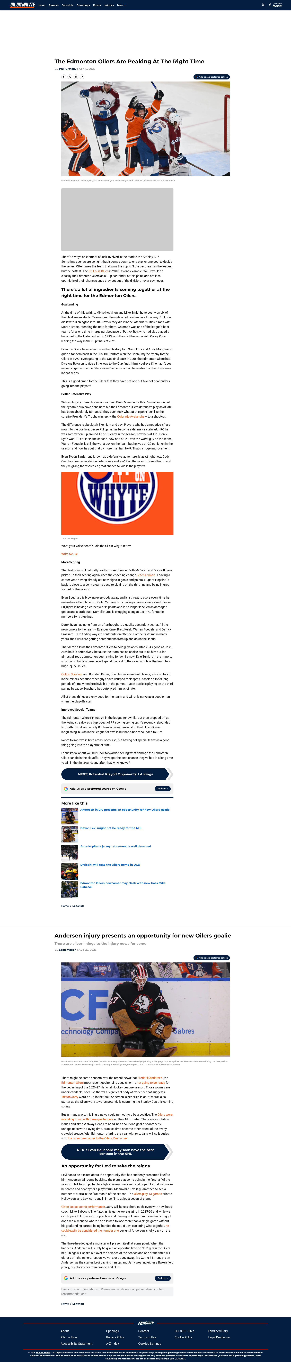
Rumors (53, 5)
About (65, 1331)
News (42, 5)
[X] (263, 4)
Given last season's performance (83, 1206)
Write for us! (69, 554)
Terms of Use (147, 1337)
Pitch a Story (69, 1337)
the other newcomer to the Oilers (90, 1138)
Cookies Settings (149, 1343)
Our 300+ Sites (184, 1331)
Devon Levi (120, 1138)
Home (65, 905)
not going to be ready (151, 1082)
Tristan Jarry (70, 1097)
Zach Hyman (146, 575)
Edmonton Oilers (72, 1082)
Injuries (109, 5)
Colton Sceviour (72, 674)
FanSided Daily (218, 1331)
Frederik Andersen (150, 1078)
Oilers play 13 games (148, 1194)
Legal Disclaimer (219, 1337)
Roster (97, 5)
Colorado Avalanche (130, 416)
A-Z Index (112, 1343)
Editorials (78, 905)
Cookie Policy (184, 1337)
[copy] (82, 76)
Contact (143, 1331)
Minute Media (43, 1352)
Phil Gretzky (67, 68)
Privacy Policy (115, 1337)
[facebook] (270, 4)
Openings (112, 1331)
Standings (83, 5)
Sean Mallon (67, 949)
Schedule (68, 5)
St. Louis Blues (99, 271)
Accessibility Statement (77, 1343)
